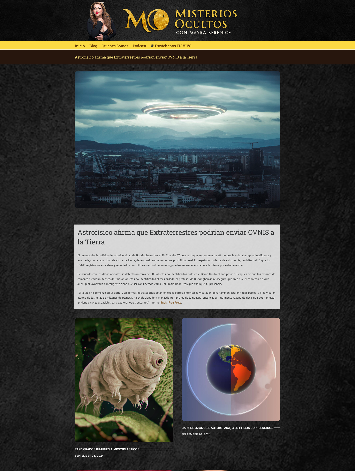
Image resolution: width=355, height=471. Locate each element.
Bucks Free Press (170, 302)
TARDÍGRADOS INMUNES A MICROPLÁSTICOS (107, 449)
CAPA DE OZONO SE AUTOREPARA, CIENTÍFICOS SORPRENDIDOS (227, 428)
